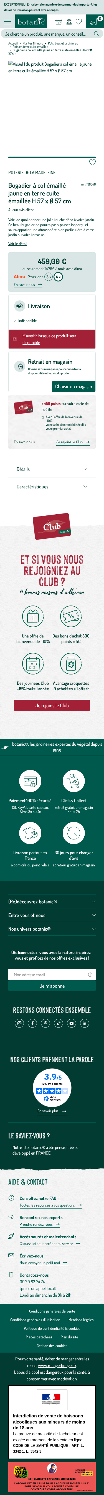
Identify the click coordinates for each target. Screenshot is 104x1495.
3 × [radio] (48, 277)
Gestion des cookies (52, 1345)
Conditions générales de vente (52, 1311)
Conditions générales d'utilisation (35, 1319)
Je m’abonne (52, 986)
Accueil (13, 43)
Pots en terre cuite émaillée (30, 47)
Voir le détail (17, 243)
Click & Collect (73, 800)
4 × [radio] (58, 277)
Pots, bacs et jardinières (63, 43)
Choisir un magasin (73, 386)
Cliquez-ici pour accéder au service (46, 1243)
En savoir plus (24, 284)
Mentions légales (81, 1319)
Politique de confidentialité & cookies (52, 1328)
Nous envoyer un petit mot (40, 1263)
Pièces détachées (39, 1337)
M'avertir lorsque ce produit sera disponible (49, 339)
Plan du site (69, 1337)
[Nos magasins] (58, 21)
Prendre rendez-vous (36, 1224)
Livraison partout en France (30, 855)
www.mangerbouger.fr (57, 1365)
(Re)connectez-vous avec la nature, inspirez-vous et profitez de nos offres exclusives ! (52, 955)
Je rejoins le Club (69, 441)
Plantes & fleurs (33, 43)
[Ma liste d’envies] (79, 21)
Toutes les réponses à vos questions (47, 1205)
